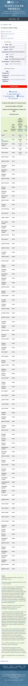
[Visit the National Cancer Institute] (10, 1)
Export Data (14, 98)
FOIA (24, 666)
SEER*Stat (4, 597)
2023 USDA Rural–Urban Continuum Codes (14, 630)
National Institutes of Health (9, 676)
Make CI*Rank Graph (14, 94)
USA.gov (17, 677)
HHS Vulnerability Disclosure (10, 667)
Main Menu (12, 19)
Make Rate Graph (9, 96)
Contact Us (22, 667)
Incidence (5, 24)
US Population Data (11, 601)
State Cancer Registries (7, 582)
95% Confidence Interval (20, 129)
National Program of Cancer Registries (16, 621)
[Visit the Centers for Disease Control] (17, 1)
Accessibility (18, 666)
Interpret (21, 96)
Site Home (5, 666)
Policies (11, 666)
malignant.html (13, 608)
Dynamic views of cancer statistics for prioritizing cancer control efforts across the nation (14, 13)
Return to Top (4, 661)
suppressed (13, 647)
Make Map (14, 92)
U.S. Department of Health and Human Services (13, 674)
